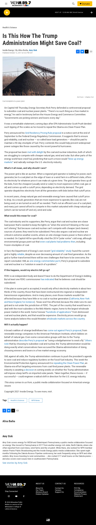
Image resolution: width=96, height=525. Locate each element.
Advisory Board (42, 492)
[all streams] (92, 12)
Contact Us (59, 488)
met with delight (35, 152)
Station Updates (42, 494)
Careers (58, 490)
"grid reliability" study (61, 251)
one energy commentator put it (45, 261)
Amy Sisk (33, 50)
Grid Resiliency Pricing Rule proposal (43, 133)
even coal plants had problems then (57, 241)
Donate (86, 3)
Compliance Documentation (80, 491)
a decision (29, 369)
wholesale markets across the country (66, 318)
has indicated (47, 279)
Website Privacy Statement (80, 495)
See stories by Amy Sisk (15, 462)
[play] (7, 12)
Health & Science (9, 27)
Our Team (40, 490)
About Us (39, 488)
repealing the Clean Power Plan (68, 363)
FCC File (77, 488)
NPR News (36, 400)
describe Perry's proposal (31, 340)
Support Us (59, 492)
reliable (20, 254)
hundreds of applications (58, 312)
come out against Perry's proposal (64, 330)
